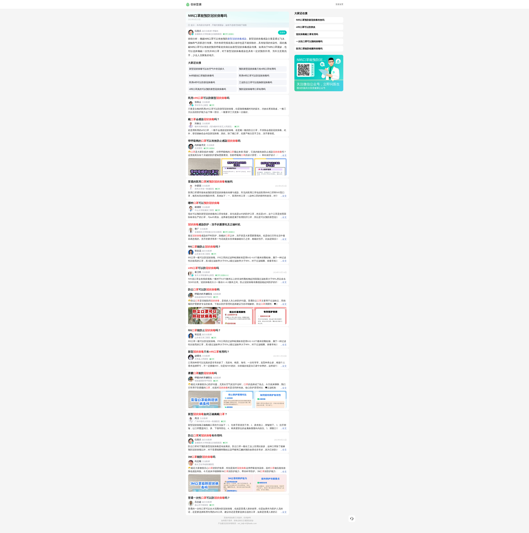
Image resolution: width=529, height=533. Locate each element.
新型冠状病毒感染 (237, 38)
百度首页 (339, 4)
